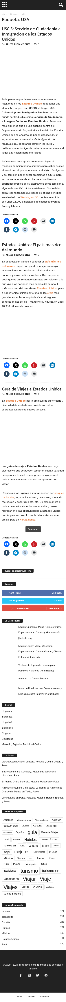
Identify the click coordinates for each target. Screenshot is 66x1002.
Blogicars (7, 711)
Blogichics (7, 727)
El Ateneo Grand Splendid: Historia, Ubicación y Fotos (30, 781)
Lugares (33, 845)
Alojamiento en (41, 820)
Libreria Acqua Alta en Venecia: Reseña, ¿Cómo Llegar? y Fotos (32, 763)
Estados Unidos (47, 288)
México (8, 858)
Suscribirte (55, 608)
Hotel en (16, 839)
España (20, 832)
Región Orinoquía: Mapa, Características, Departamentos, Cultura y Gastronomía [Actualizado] (40, 632)
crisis (50, 292)
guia (32, 832)
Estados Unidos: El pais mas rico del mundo (31, 247)
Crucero (25, 826)
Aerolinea (8, 820)
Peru (51, 858)
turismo (29, 871)
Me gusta (57, 592)
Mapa (45, 845)
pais (30, 858)
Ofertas (21, 858)
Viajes (10, 887)
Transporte (7, 916)
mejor (6, 851)
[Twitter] (37, 975)
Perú (4, 944)
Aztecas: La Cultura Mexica (33, 678)
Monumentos (39, 852)
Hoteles (30, 840)
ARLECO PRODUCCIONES (18, 44)
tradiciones (9, 870)
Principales (31, 864)
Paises (40, 858)
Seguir (58, 600)
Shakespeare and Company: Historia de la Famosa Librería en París (29, 773)
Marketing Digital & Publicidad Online (21, 744)
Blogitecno (7, 738)
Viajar (29, 879)
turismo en (50, 871)
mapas (56, 845)
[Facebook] (20, 975)
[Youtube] (46, 975)
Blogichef (7, 722)
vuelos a (50, 887)
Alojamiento (24, 820)
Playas (17, 864)
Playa (6, 864)
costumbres (10, 825)
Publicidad (44, 996)
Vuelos (37, 887)
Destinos (51, 825)
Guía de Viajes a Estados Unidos (31, 389)
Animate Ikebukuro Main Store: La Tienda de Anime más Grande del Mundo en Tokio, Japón (32, 789)
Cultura (37, 825)
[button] (60, 5)
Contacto (31, 996)
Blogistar (6, 733)
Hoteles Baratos (49, 839)
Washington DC (29, 197)
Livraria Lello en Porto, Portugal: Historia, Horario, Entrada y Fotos (32, 799)
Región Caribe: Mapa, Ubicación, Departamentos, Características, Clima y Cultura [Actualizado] (40, 652)
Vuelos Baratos (12, 893)
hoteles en (9, 845)
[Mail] (29, 975)
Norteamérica (27, 519)
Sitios (44, 864)
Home (19, 996)
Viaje (45, 879)
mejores (22, 851)
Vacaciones (11, 878)
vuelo (25, 886)
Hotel (6, 839)
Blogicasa (7, 716)
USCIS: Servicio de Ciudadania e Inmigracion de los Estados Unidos (31, 34)
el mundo (7, 832)
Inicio (4, 14)
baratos (56, 820)
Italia (22, 845)
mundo (53, 852)
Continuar (33, 529)
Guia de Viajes (49, 832)
